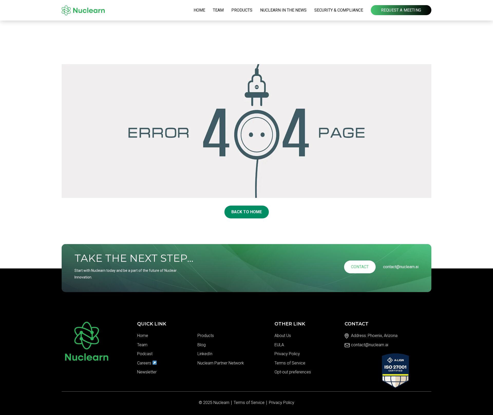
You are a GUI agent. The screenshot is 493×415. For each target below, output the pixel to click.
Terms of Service (289, 363)
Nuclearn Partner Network (220, 363)
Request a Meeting (401, 10)
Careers (144, 363)
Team (218, 10)
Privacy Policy (287, 353)
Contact (360, 266)
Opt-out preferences (292, 372)
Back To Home (246, 211)
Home (199, 10)
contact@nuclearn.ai (401, 266)
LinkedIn (204, 353)
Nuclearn (221, 403)
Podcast (145, 353)
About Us (282, 335)
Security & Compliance (338, 10)
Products (241, 10)
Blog (201, 344)
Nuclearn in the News (283, 10)
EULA (279, 344)
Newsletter (147, 372)
